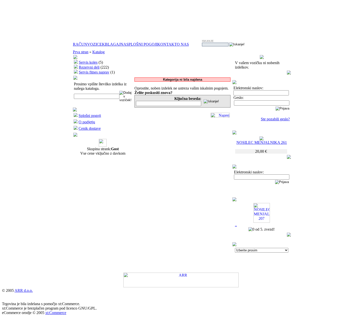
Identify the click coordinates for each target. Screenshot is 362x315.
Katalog (98, 52)
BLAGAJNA (115, 44)
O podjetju (87, 122)
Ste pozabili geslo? (275, 119)
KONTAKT (167, 44)
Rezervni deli (89, 67)
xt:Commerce (55, 313)
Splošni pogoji (90, 115)
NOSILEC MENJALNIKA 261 (261, 142)
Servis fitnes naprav (94, 72)
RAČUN (80, 44)
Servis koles (88, 62)
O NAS (183, 44)
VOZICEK (96, 44)
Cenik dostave (90, 128)
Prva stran (80, 52)
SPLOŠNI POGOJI (141, 44)
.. (236, 225)
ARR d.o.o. (24, 290)
